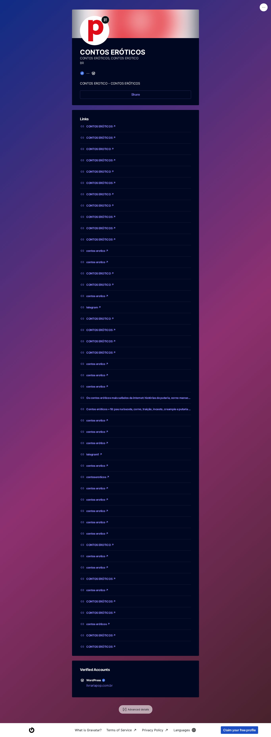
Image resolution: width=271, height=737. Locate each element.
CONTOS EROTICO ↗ (100, 149)
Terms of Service (119, 730)
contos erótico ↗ (97, 443)
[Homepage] (31, 730)
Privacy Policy (152, 730)
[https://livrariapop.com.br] (93, 73)
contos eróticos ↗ (98, 624)
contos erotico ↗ (97, 250)
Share (135, 94)
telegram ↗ (93, 307)
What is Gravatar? (88, 730)
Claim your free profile (239, 730)
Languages (182, 730)
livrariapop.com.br (99, 685)
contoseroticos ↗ (97, 477)
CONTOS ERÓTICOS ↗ (101, 126)
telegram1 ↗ (94, 454)
